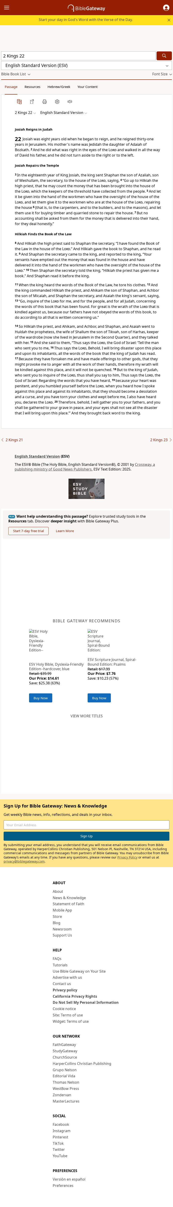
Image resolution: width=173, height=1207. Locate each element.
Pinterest (60, 1137)
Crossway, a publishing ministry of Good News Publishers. (85, 467)
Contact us (62, 983)
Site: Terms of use (68, 1015)
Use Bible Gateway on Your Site (79, 971)
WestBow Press (66, 1088)
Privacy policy (65, 990)
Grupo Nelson (65, 1069)
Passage (11, 86)
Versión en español (69, 1179)
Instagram (62, 1130)
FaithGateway (64, 1044)
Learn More (65, 530)
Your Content (87, 86)
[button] (166, 8)
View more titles (87, 715)
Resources (32, 86)
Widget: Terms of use (71, 1021)
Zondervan (62, 1094)
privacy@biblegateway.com (24, 861)
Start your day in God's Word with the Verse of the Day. (86, 19)
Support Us (62, 935)
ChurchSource (65, 1057)
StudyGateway (65, 1050)
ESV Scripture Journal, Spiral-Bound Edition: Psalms (112, 662)
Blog (56, 922)
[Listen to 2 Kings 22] (69, 101)
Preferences (63, 1185)
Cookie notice (64, 1008)
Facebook (61, 1124)
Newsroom (62, 929)
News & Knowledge (69, 897)
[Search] (164, 55)
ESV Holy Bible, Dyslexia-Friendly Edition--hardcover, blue (56, 667)
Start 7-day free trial (28, 530)
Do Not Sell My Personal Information (86, 1002)
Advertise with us (67, 977)
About (58, 891)
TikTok (58, 1143)
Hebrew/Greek (59, 86)
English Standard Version (37, 456)
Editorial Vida (64, 1075)
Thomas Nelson (66, 1082)
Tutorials (60, 964)
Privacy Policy (127, 857)
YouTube (60, 1155)
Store (57, 916)
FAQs (57, 958)
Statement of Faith (68, 903)
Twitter (59, 1149)
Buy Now (41, 698)
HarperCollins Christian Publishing (82, 1063)
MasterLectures (66, 1101)
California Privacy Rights (75, 996)
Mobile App (62, 910)
